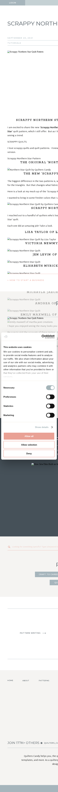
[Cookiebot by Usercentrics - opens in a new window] (42, 337)
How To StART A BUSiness (27, 280)
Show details (41, 427)
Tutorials (14, 43)
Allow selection (29, 445)
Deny (29, 453)
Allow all (29, 436)
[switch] (50, 396)
